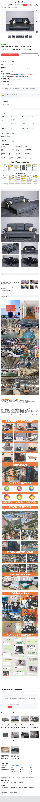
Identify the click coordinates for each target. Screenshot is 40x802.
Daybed (2, 771)
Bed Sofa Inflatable (5, 792)
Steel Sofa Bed (27, 789)
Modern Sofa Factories (23, 787)
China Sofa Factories (32, 787)
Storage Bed (3, 767)
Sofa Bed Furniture (5, 789)
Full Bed (21, 769)
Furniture (5, 7)
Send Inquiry (10, 54)
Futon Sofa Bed (13, 782)
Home (2, 7)
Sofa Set (30, 771)
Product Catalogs (16, 765)
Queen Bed (12, 769)
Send (10, 707)
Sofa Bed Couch (12, 789)
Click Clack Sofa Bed (5, 782)
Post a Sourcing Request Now (31, 707)
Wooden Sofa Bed (20, 789)
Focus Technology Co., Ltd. (13, 797)
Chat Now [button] (30, 54)
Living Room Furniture (11, 7)
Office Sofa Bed (20, 782)
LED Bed (12, 767)
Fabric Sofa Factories (13, 787)
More (2, 794)
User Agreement (26, 797)
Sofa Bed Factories (5, 787)
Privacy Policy (35, 797)
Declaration (30, 797)
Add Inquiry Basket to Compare (20, 40)
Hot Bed (30, 767)
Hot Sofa (21, 767)
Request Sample (18, 57)
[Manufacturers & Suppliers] (20, 2)
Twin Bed (30, 769)
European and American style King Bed (6, 769)
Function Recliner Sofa (14, 771)
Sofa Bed (16, 7)
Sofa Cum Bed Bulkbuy (14, 792)
